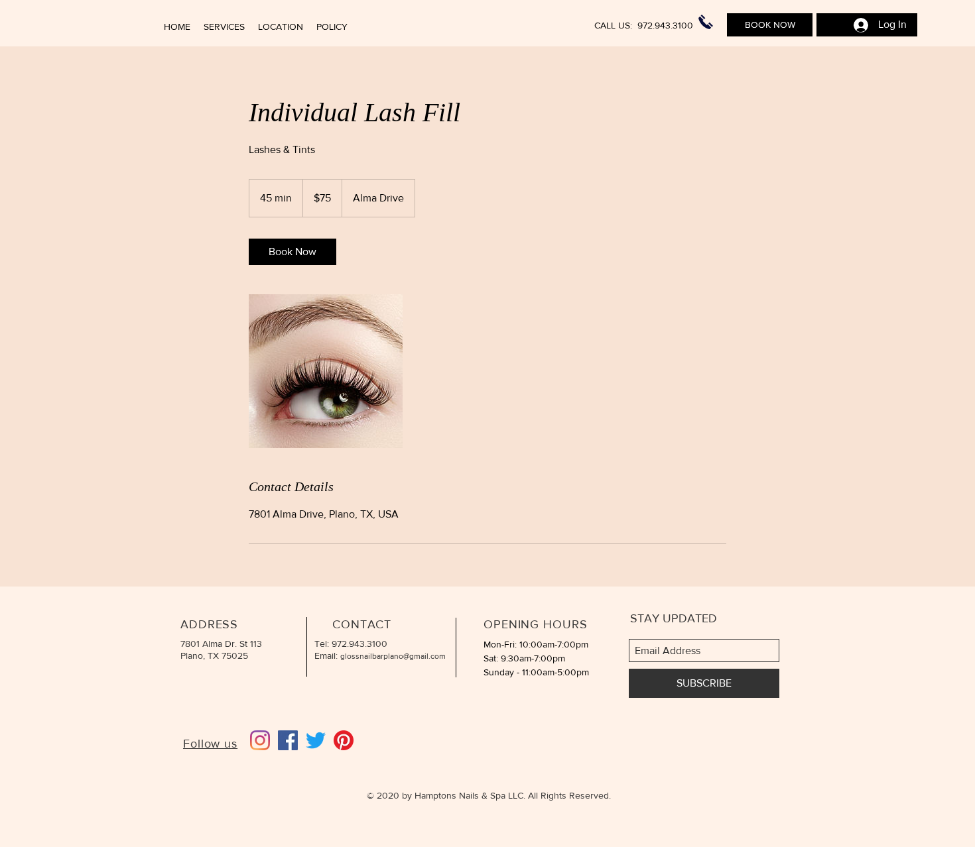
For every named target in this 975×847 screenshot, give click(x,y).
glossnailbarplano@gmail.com (393, 656)
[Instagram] (260, 740)
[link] (292, 252)
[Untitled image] (326, 371)
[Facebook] (288, 740)
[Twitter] (316, 740)
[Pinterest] (344, 740)
